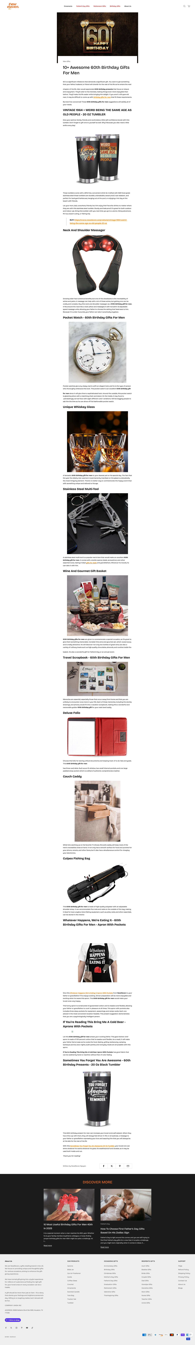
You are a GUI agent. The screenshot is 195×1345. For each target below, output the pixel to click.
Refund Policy (183, 1270)
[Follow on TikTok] (32, 1328)
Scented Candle (73, 1292)
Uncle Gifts (146, 1303)
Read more (48, 1245)
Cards (69, 1277)
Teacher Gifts (147, 1299)
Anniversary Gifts (110, 1266)
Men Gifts (66, 61)
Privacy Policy (183, 1277)
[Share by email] (128, 1166)
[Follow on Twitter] (11, 1328)
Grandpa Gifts (147, 1284)
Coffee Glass (72, 1281)
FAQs (180, 1266)
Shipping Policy (184, 1273)
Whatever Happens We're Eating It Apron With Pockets (91, 993)
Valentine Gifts (109, 1292)
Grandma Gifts (147, 1288)
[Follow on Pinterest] (22, 1328)
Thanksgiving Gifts (111, 1295)
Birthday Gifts (115, 6)
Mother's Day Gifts (111, 1277)
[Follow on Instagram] (16, 1328)
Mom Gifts (145, 1292)
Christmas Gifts (110, 1273)
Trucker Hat (71, 1299)
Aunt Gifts (145, 1266)
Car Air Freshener (74, 1273)
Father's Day (105, 1224)
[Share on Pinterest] (120, 1166)
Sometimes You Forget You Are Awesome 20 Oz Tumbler (92, 1146)
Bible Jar (70, 1270)
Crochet (70, 1284)
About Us (127, 6)
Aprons (70, 1266)
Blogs (180, 1288)
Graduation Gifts (110, 1284)
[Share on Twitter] (112, 1166)
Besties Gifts (146, 1270)
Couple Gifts (146, 1277)
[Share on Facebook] (104, 1166)
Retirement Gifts (100, 6)
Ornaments (68, 6)
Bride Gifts (146, 1273)
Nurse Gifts (146, 1295)
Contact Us (182, 1281)
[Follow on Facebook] (6, 1328)
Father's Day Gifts (82, 6)
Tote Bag (70, 1295)
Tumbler (70, 1303)
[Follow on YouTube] (27, 1328)
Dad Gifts (145, 1281)
